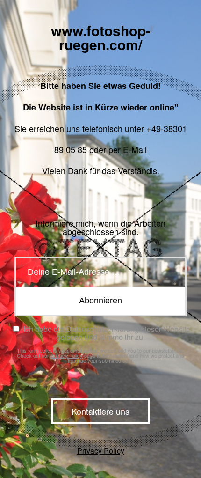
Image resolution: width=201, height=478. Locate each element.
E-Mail (135, 149)
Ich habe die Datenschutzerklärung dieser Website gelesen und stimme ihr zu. (106, 333)
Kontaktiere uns (100, 411)
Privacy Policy (66, 355)
